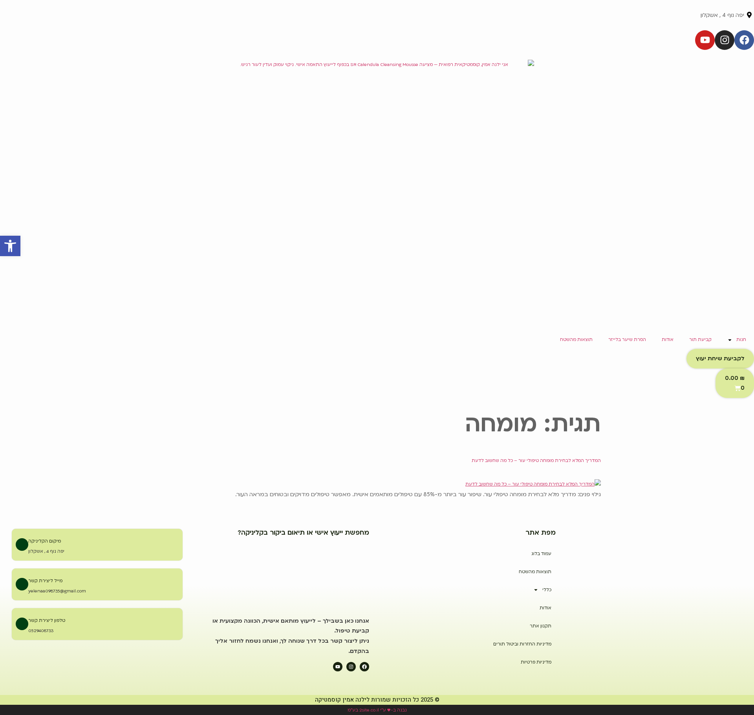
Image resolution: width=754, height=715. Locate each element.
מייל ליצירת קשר (45, 581)
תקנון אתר (540, 626)
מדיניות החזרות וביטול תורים (522, 644)
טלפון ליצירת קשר (46, 620)
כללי (546, 590)
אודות (667, 340)
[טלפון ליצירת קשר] (22, 624)
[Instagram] (724, 40)
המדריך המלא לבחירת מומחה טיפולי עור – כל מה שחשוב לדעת (536, 461)
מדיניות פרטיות (536, 662)
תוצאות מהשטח (576, 340)
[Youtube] (705, 40)
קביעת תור (700, 340)
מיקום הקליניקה (44, 541)
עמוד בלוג (541, 554)
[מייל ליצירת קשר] (22, 584)
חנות (741, 340)
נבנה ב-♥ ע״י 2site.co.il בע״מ (377, 710)
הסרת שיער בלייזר (627, 340)
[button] (10, 246)
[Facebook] (744, 40)
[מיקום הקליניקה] (22, 544)
